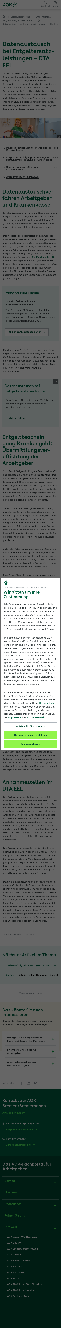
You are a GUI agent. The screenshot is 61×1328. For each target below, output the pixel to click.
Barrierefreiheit (36, 717)
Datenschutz (46, 703)
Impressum (14, 717)
